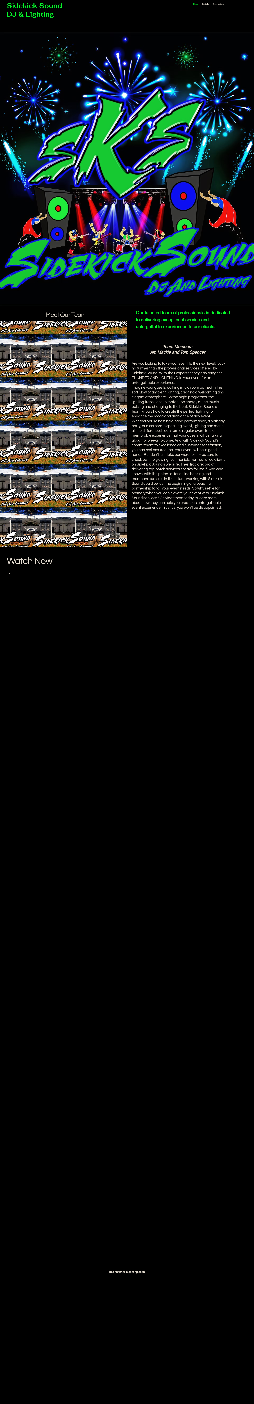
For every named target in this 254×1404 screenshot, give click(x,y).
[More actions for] (10, 574)
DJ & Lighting (30, 14)
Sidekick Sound (34, 5)
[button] (10, 574)
